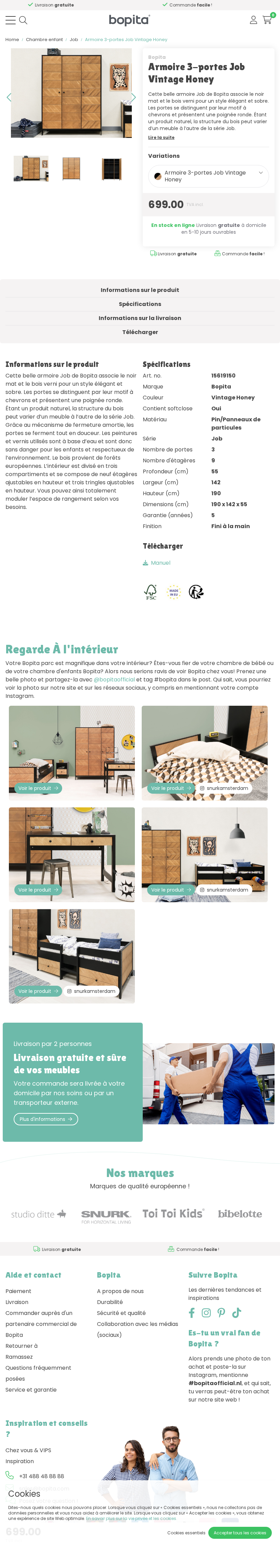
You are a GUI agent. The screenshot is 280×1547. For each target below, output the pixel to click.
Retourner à (21, 1346)
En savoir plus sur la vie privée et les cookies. (131, 1518)
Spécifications (140, 304)
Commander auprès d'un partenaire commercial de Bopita (41, 1324)
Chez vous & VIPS (28, 1450)
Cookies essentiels (186, 1533)
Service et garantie (31, 1390)
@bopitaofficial (114, 679)
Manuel (160, 563)
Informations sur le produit (140, 290)
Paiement (18, 1291)
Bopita (157, 57)
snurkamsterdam (227, 788)
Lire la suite (161, 137)
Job (74, 39)
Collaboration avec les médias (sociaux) (137, 1329)
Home (12, 39)
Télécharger (140, 332)
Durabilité (110, 1302)
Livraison (16, 1302)
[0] (267, 20)
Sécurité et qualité (121, 1313)
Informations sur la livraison (140, 318)
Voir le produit (34, 788)
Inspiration (19, 1461)
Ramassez (19, 1357)
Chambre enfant (44, 39)
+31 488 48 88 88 (41, 1476)
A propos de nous (120, 1291)
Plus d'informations (42, 1119)
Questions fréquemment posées (38, 1373)
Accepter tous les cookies (240, 1533)
